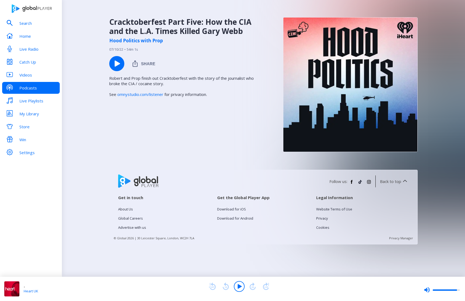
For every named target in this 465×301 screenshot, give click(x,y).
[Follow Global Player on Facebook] (351, 184)
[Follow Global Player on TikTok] (360, 184)
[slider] (442, 290)
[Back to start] (212, 286)
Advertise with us (132, 227)
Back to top (390, 181)
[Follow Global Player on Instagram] (369, 184)
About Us (125, 209)
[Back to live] (266, 286)
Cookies (322, 227)
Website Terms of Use (334, 209)
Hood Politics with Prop (136, 41)
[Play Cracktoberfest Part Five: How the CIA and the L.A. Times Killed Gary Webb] (116, 63)
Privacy (322, 218)
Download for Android (235, 218)
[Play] (239, 286)
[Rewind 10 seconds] (225, 286)
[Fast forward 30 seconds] (252, 286)
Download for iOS (231, 209)
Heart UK (31, 291)
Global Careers (130, 218)
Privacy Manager (401, 238)
